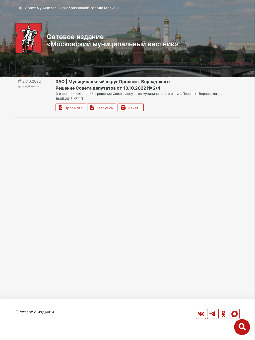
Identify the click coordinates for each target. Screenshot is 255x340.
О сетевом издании (34, 311)
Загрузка (103, 108)
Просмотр (72, 108)
